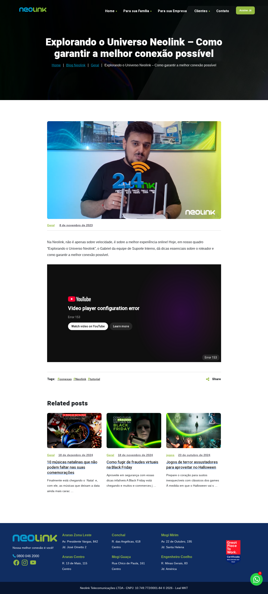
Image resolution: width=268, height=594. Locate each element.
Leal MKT (181, 588)
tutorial (95, 379)
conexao (65, 379)
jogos (170, 455)
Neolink (80, 379)
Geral (51, 225)
